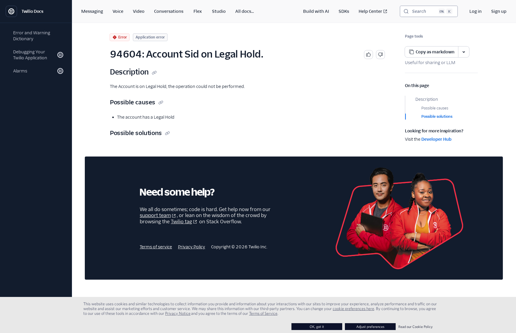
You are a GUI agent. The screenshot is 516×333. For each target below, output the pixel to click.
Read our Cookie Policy (415, 327)
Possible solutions (436, 116)
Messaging (92, 11)
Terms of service (156, 247)
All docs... (244, 11)
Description (426, 99)
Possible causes (434, 108)
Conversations (168, 11)
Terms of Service (263, 313)
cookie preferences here (353, 308)
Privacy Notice (178, 313)
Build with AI (316, 11)
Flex (198, 11)
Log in (475, 11)
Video (139, 11)
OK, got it (317, 327)
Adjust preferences (370, 327)
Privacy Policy (191, 247)
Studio (219, 11)
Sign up (498, 11)
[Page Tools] (463, 52)
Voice (118, 11)
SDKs (344, 11)
